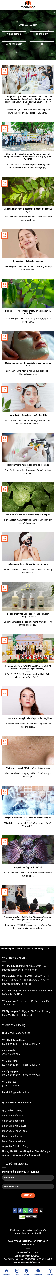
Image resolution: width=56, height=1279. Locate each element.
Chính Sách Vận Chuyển (14, 1125)
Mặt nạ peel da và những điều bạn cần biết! (28, 564)
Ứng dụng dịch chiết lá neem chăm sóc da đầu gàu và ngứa (28, 210)
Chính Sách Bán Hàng (13, 1120)
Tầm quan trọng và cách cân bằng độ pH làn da (28, 465)
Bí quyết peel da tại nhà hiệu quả (28, 261)
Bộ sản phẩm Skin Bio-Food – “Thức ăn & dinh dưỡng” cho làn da (28, 615)
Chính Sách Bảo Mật (12, 1115)
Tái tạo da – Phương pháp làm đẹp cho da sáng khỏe (28, 718)
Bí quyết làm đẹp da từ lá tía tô (28, 867)
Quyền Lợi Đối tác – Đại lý (15, 1146)
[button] (52, 5)
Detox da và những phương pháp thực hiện (28, 415)
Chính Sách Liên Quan (13, 1141)
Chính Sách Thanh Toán (14, 1131)
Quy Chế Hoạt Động (12, 1110)
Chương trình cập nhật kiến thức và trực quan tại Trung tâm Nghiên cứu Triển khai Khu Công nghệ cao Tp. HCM (28, 156)
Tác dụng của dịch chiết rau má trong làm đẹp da (28, 514)
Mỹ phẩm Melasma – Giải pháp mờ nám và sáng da (28, 818)
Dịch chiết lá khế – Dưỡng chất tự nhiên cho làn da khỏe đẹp (28, 312)
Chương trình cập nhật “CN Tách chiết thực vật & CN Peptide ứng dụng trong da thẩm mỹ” (28, 667)
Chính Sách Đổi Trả (12, 1136)
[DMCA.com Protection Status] (28, 1217)
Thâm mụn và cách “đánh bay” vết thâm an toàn (28, 768)
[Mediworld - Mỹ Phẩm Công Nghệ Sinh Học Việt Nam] (28, 5)
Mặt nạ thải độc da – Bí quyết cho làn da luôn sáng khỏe (28, 364)
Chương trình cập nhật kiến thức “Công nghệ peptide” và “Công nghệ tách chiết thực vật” (28, 918)
